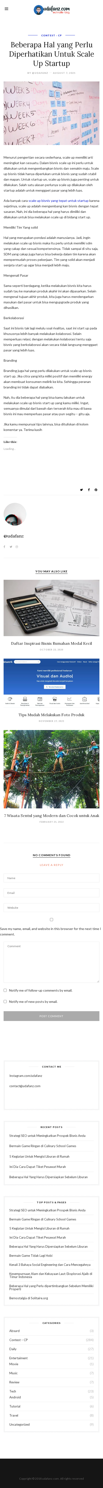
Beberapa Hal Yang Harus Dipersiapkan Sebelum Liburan (48, 1177)
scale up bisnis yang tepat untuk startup (59, 201)
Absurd (14, 1331)
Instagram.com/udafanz (25, 1076)
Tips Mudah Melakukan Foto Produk (51, 714)
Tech (12, 1391)
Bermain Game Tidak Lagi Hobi (30, 1255)
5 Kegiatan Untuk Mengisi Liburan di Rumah (39, 1156)
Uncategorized (19, 1424)
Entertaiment (18, 1358)
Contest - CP (51, 35)
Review (14, 1382)
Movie (13, 1364)
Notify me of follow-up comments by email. (40, 990)
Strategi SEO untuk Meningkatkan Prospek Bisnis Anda (47, 1136)
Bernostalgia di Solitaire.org (28, 1298)
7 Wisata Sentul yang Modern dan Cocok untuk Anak (51, 815)
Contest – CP (18, 1340)
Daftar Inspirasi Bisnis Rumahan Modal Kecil (51, 643)
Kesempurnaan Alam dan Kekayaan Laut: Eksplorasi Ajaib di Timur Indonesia (50, 1275)
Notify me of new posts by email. (33, 1001)
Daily (13, 1349)
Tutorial (14, 1406)
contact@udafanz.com (24, 1086)
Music (13, 1373)
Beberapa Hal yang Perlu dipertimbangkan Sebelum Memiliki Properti (51, 1287)
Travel (13, 1415)
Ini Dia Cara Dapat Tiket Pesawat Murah (37, 1167)
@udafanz (40, 72)
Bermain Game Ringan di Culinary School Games (42, 1146)
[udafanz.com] (51, 9)
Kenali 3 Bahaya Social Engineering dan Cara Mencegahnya (50, 1265)
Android (15, 1397)
